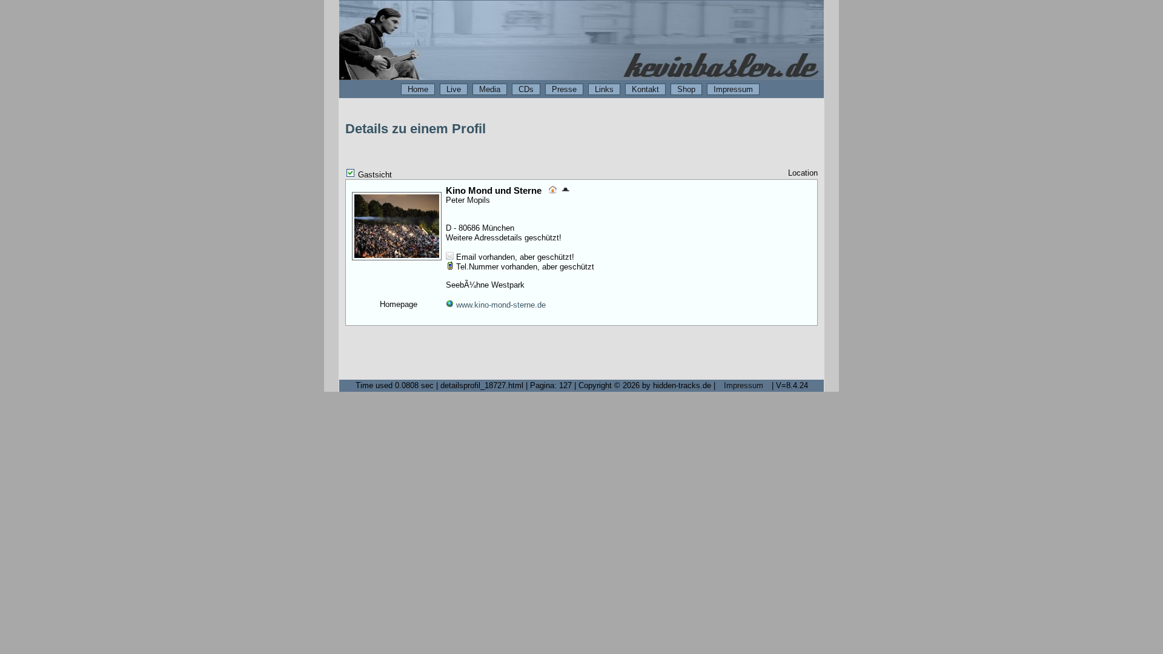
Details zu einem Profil (415, 128)
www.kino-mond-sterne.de (500, 304)
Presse (564, 89)
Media (489, 89)
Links (604, 89)
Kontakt (645, 89)
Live (453, 89)
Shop (686, 89)
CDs (526, 89)
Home (418, 89)
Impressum (733, 89)
